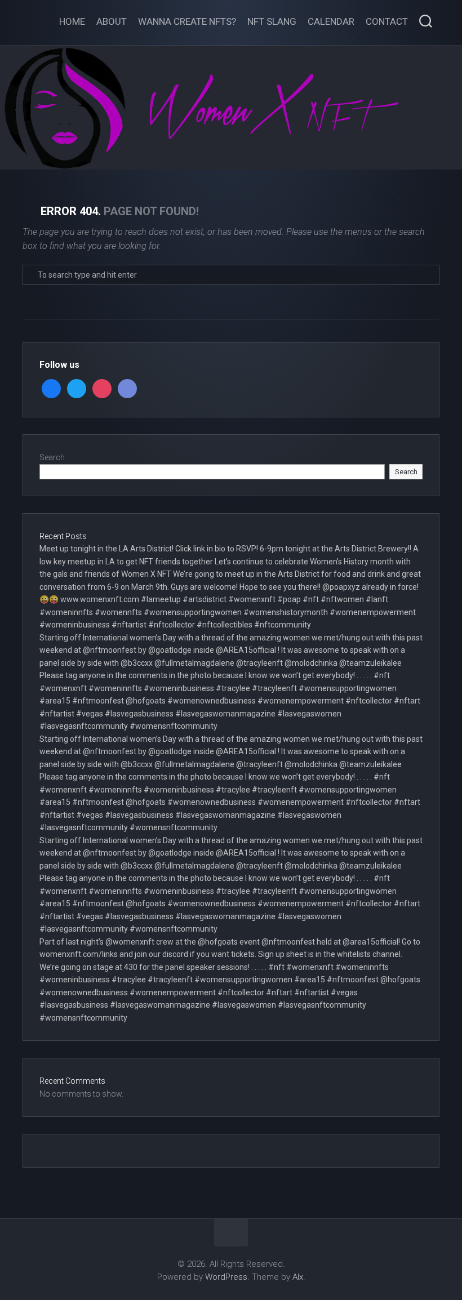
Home (72, 21)
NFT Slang (271, 21)
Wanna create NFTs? (187, 21)
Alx (297, 1277)
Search (52, 457)
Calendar (331, 21)
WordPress (226, 1277)
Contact (387, 21)
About (111, 21)
